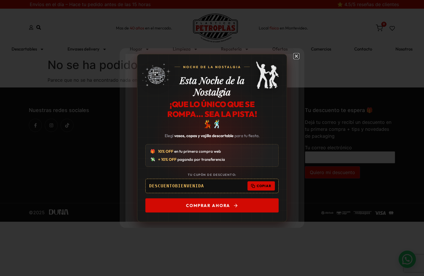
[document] (212, 138)
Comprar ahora (208, 205)
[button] (296, 56)
